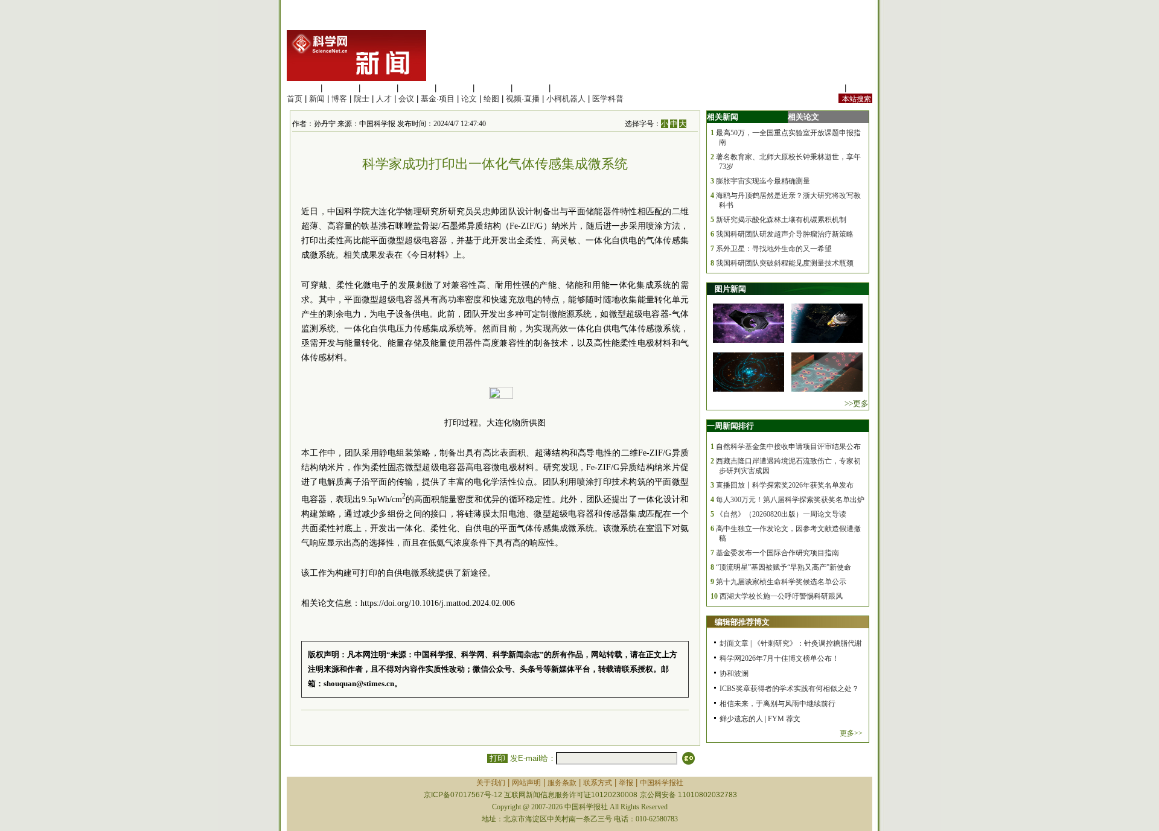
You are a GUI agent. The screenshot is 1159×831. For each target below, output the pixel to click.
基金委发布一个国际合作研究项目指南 (777, 553)
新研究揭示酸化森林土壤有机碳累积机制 (781, 219)
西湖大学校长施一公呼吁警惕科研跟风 (781, 596)
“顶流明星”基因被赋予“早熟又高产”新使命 (783, 567)
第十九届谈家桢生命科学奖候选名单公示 (781, 582)
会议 (406, 98)
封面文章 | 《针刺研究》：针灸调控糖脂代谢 (791, 643)
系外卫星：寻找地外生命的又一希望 (774, 248)
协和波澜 (734, 673)
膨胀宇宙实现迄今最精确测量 (763, 181)
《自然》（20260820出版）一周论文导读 (781, 514)
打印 (497, 758)
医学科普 (608, 98)
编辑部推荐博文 (742, 621)
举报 (626, 782)
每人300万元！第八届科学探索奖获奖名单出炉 (790, 499)
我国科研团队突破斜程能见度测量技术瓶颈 (785, 263)
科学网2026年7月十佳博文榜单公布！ (779, 658)
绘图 (491, 98)
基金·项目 (438, 98)
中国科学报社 (661, 782)
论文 (469, 98)
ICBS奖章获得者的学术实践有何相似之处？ (789, 688)
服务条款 (562, 782)
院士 (361, 98)
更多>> (851, 733)
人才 (384, 98)
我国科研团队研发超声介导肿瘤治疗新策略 (785, 234)
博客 (339, 98)
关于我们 (490, 782)
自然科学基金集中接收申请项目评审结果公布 (788, 446)
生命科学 (302, 87)
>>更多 (857, 403)
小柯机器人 (566, 98)
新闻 (317, 98)
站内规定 (826, 87)
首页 (294, 98)
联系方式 (597, 782)
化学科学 (378, 87)
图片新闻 (730, 288)
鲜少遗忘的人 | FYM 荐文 (760, 719)
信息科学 (454, 87)
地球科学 (492, 87)
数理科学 (530, 87)
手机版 (860, 87)
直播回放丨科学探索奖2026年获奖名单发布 (785, 485)
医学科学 (340, 87)
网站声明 (526, 782)
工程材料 (416, 87)
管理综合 (568, 87)
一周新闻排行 (730, 425)
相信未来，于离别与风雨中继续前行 (777, 703)
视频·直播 (523, 98)
